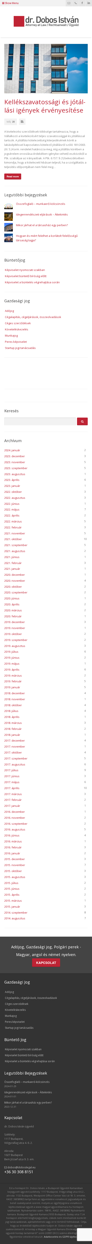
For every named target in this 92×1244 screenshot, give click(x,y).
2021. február (13, 563)
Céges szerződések (18, 323)
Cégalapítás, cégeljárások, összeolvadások (33, 317)
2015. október (13, 871)
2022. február (13, 527)
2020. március (13, 610)
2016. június (11, 835)
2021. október (13, 539)
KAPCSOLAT (46, 962)
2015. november (14, 865)
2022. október (13, 492)
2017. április (11, 788)
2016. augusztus (14, 829)
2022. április (11, 515)
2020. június (11, 598)
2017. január (12, 806)
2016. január (12, 853)
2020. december (14, 575)
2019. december (14, 622)
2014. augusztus (14, 918)
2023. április (11, 480)
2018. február (13, 729)
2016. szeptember (15, 824)
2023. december (14, 456)
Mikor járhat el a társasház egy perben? (42, 225)
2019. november (14, 628)
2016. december (14, 812)
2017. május (11, 782)
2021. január (12, 569)
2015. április (11, 895)
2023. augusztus (14, 474)
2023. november (14, 462)
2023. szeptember (15, 468)
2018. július (11, 711)
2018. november (14, 699)
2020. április (11, 604)
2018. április (11, 717)
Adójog (9, 311)
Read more (13, 176)
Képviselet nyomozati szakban (25, 270)
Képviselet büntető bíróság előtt (25, 276)
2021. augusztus (14, 551)
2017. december (14, 740)
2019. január (12, 687)
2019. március (13, 675)
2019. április (11, 669)
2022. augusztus (14, 498)
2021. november (14, 533)
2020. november (14, 581)
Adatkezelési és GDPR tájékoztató (63, 1236)
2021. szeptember (15, 545)
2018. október (13, 705)
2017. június (11, 776)
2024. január (12, 450)
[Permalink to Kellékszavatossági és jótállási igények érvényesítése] (46, 68)
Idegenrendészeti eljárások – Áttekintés (42, 214)
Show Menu (11, 3)
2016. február (13, 847)
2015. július (11, 883)
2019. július (11, 652)
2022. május (11, 509)
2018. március (13, 723)
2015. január (12, 906)
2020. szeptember (15, 592)
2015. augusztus (14, 877)
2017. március (13, 794)
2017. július (11, 770)
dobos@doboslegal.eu (21, 1167)
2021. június (11, 557)
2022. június (11, 504)
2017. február (13, 800)
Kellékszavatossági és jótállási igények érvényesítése (44, 105)
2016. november (14, 818)
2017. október (13, 752)
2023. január (12, 486)
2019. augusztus (14, 646)
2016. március (13, 841)
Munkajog (11, 335)
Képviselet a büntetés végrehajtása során (32, 282)
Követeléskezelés (16, 329)
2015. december (14, 859)
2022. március (13, 521)
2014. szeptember (15, 912)
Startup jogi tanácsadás (20, 348)
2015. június (11, 889)
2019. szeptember (15, 640)
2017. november (14, 746)
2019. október (13, 634)
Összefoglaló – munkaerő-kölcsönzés (40, 204)
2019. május (11, 663)
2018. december (14, 693)
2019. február (13, 681)
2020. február (13, 616)
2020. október (13, 587)
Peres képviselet (16, 342)
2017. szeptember (15, 758)
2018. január (12, 735)
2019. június (11, 658)
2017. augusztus (14, 764)
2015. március (13, 901)
